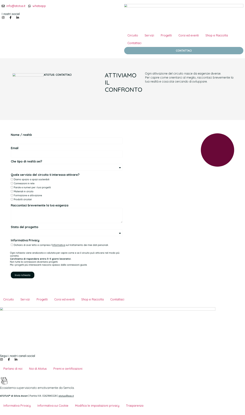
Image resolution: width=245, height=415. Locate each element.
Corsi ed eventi (188, 35)
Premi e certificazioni (67, 369)
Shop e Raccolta (217, 35)
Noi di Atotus (38, 369)
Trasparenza (134, 406)
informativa (58, 245)
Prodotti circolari (23, 199)
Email (14, 148)
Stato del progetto (24, 227)
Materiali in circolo (24, 191)
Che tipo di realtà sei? (26, 161)
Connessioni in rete (24, 183)
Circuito (133, 35)
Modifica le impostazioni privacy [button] (97, 406)
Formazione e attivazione (28, 195)
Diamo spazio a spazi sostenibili (31, 179)
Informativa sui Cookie (52, 406)
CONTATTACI (184, 50)
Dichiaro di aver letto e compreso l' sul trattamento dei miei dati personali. (61, 245)
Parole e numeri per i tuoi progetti (32, 187)
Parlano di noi (12, 369)
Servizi (149, 35)
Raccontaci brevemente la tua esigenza (39, 205)
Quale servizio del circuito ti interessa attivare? (45, 175)
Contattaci (134, 43)
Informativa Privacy (25, 240)
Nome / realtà (21, 135)
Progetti (166, 35)
